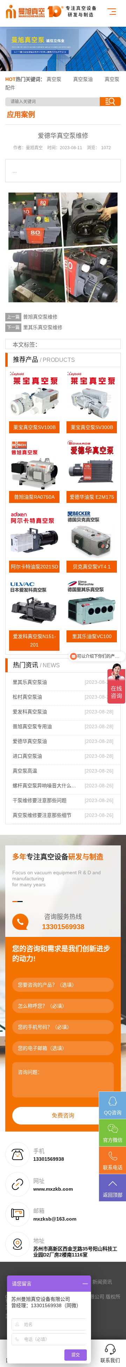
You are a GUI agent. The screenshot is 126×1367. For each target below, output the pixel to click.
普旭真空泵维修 (40, 317)
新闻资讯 (102, 1282)
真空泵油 (83, 79)
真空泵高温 (25, 771)
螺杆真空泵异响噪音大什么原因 (46, 785)
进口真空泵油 (27, 756)
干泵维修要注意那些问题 (39, 800)
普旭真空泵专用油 (32, 726)
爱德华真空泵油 (30, 741)
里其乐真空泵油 (30, 682)
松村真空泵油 (27, 697)
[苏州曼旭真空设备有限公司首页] (54, 11)
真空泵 (54, 79)
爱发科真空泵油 (30, 711)
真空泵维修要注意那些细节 (42, 815)
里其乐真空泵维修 (42, 327)
